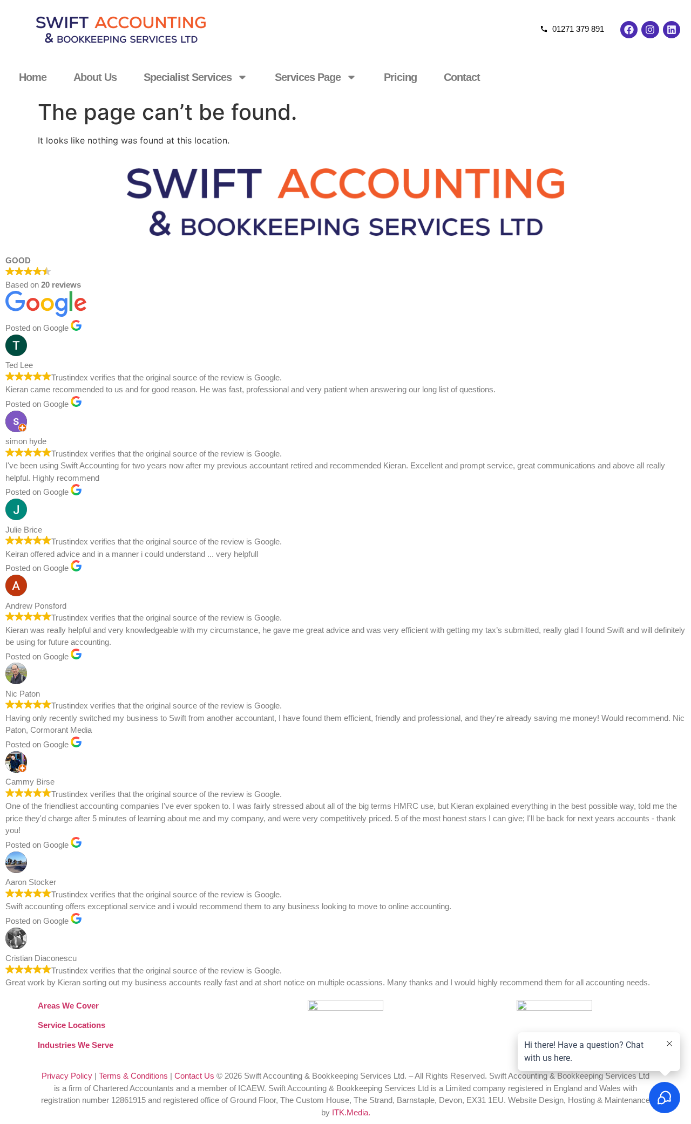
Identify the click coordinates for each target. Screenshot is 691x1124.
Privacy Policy (67, 1075)
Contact (462, 77)
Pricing (400, 77)
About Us (95, 77)
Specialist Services (188, 77)
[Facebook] (629, 29)
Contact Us (194, 1075)
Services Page (308, 77)
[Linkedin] (671, 29)
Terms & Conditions (133, 1075)
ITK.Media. (351, 1112)
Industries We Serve (75, 1045)
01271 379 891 (578, 28)
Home (32, 77)
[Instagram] (650, 29)
